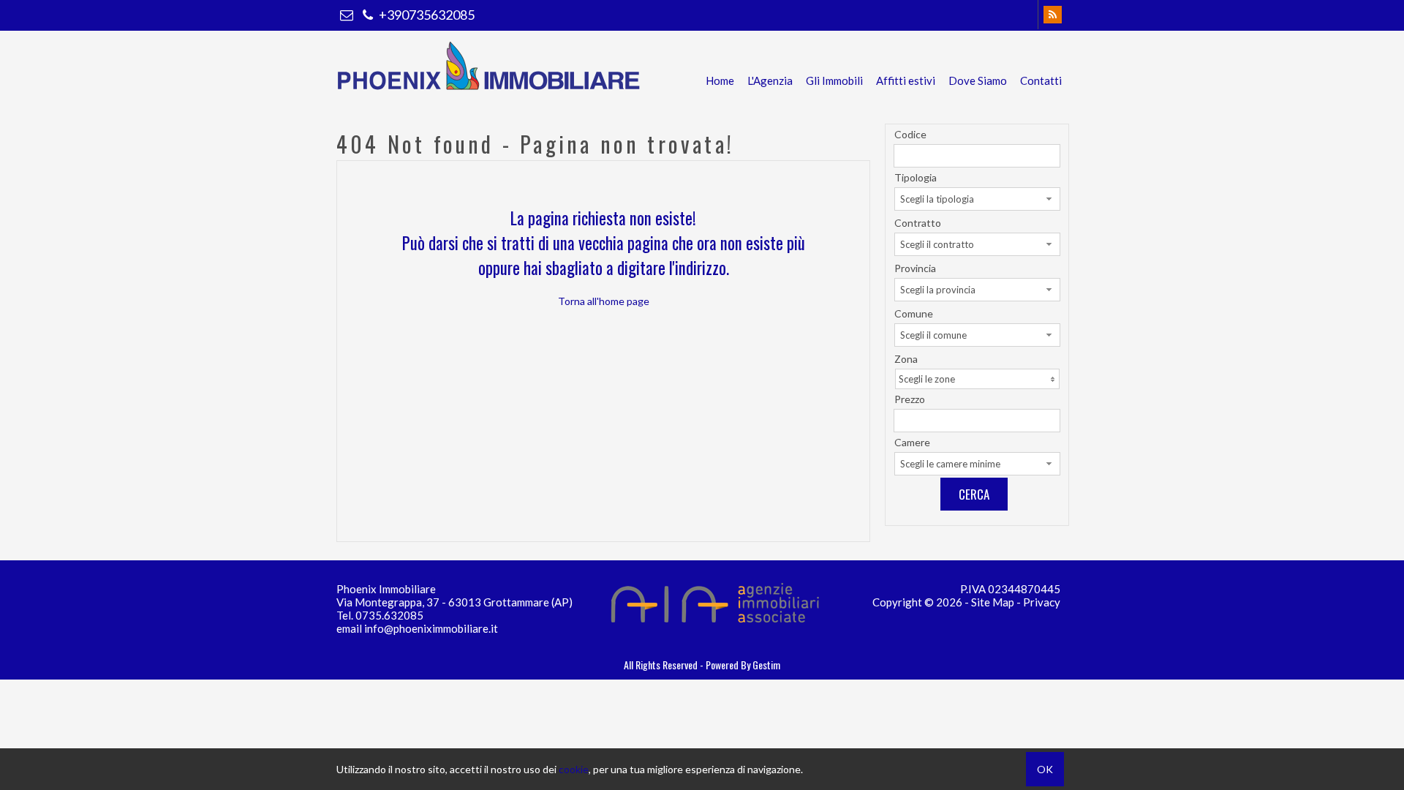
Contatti (1041, 80)
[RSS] (1053, 14)
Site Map (992, 602)
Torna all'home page (603, 301)
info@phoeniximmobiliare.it (431, 628)
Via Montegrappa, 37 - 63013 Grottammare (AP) (454, 602)
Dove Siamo (977, 80)
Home (720, 80)
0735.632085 (389, 615)
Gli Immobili (834, 80)
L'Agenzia (770, 80)
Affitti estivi (905, 80)
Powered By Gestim (743, 664)
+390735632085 (426, 15)
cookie (574, 769)
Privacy (1041, 602)
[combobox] (977, 199)
